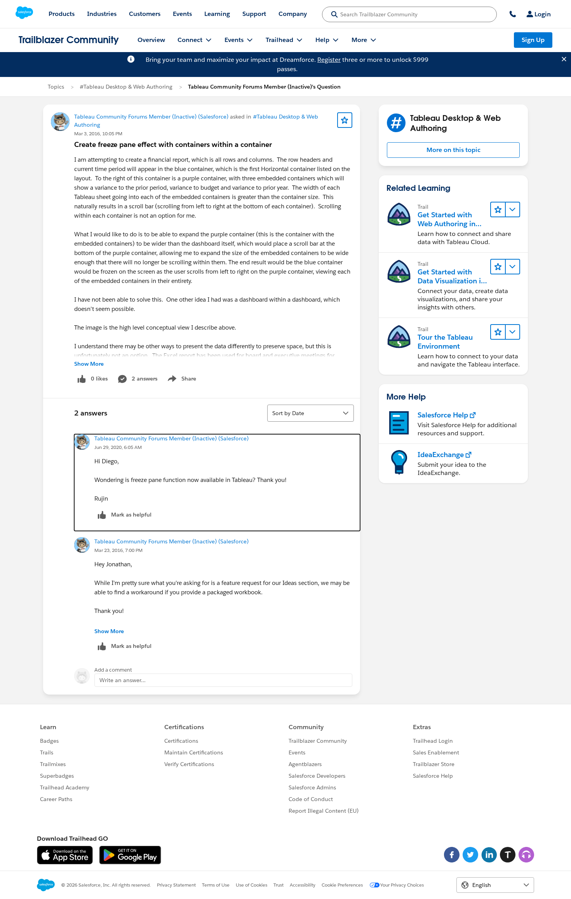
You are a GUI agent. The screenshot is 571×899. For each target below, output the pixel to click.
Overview (151, 40)
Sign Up (533, 40)
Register (329, 60)
